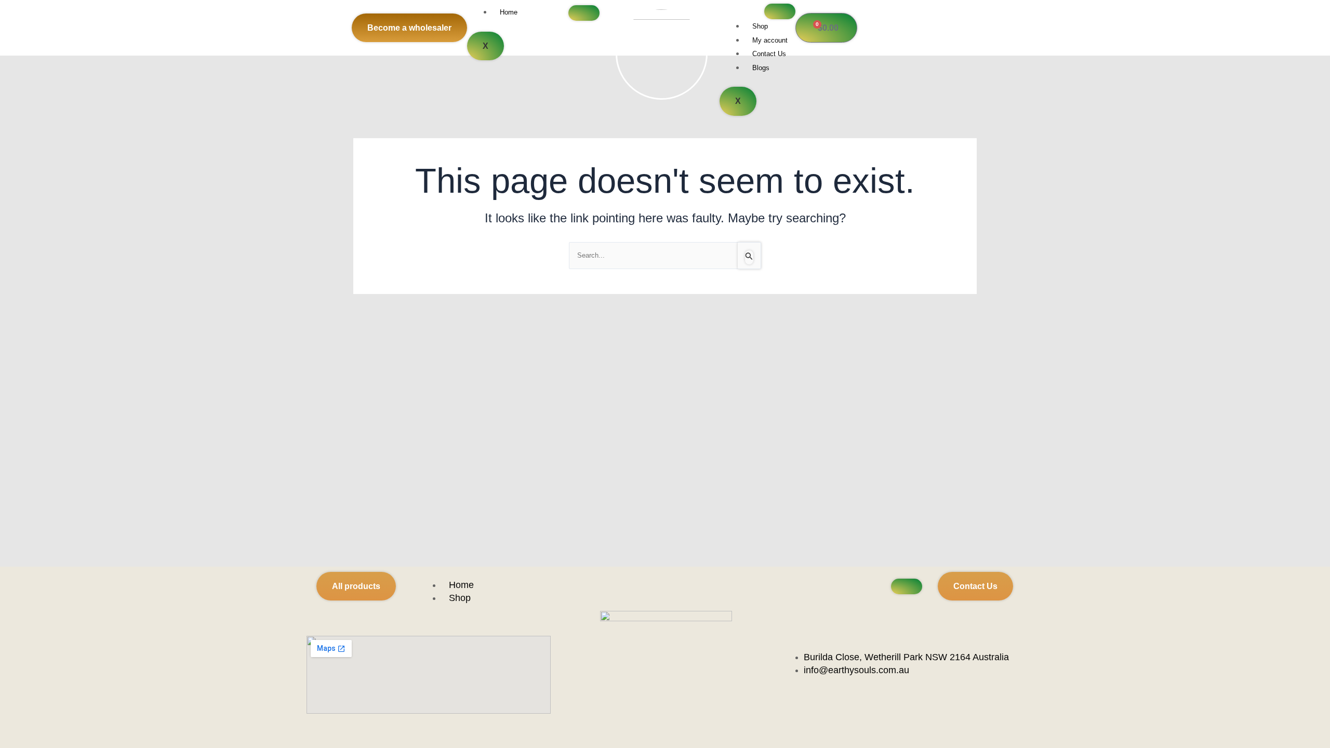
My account (770, 40)
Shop (760, 26)
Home (508, 12)
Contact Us (769, 54)
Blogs (760, 68)
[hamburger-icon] (584, 13)
